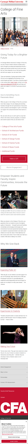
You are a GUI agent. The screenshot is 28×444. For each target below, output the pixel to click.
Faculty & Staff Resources (7, 391)
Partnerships (4, 377)
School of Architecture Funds (13, 131)
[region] (14, 432)
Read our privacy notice (7, 434)
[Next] (26, 31)
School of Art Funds (9, 135)
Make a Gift (14, 159)
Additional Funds (8, 151)
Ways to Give (4, 372)
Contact (3, 397)
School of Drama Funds (11, 143)
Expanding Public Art (8, 270)
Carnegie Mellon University (12, 2)
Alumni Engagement (14, 167)
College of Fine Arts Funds (12, 127)
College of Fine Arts (12, 11)
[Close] (26, 421)
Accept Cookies (14, 441)
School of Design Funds (11, 139)
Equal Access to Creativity (10, 311)
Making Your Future (8, 346)
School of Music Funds (10, 147)
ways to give (14, 82)
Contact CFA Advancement (8, 382)
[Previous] (1, 31)
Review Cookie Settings (14, 437)
